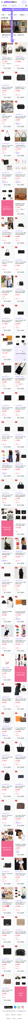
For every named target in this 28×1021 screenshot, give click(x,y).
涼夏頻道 (11, 25)
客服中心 (8, 1014)
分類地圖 (19, 1018)
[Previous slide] (2, 48)
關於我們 (14, 1014)
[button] (14, 39)
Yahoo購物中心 (10, 2)
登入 (24, 2)
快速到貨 (11, 19)
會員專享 (11, 35)
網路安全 (9, 1018)
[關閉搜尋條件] (9, 5)
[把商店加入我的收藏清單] (25, 360)
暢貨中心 (11, 16)
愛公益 (11, 38)
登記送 (11, 13)
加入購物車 (8, 68)
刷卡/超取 (12, 32)
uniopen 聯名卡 (18, 9)
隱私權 (14, 1018)
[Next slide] (12, 48)
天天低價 (11, 22)
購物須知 (19, 1014)
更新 (25, 1011)
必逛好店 (11, 28)
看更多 (11, 41)
